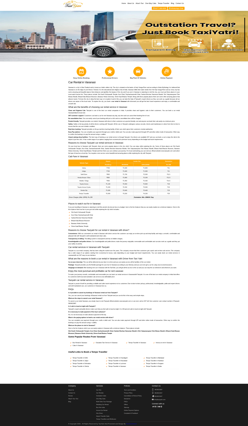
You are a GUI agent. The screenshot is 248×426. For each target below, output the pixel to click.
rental (98, 317)
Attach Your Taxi (73, 398)
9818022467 (158, 393)
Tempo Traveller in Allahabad (155, 358)
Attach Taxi (140, 3)
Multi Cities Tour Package (104, 401)
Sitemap (126, 407)
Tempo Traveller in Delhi (80, 358)
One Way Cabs (100, 398)
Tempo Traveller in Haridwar (155, 360)
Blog (172, 3)
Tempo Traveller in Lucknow (117, 363)
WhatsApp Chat (177, 8)
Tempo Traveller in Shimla (81, 366)
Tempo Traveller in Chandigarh (118, 358)
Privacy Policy (128, 393)
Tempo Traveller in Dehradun (82, 363)
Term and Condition (130, 390)
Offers (126, 404)
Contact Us (180, 3)
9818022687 (158, 389)
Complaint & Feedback (131, 413)
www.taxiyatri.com (167, 151)
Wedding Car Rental (102, 404)
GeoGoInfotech (131, 424)
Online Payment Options (131, 410)
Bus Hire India (100, 407)
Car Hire (98, 390)
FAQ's (126, 401)
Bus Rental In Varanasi (80, 342)
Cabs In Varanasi (78, 345)
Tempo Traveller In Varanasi (137, 342)
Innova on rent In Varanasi (164, 342)
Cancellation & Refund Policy (133, 396)
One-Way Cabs (150, 3)
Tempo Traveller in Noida (154, 366)
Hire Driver (99, 413)
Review (70, 396)
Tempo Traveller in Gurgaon (154, 363)
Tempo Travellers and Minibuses (106, 419)
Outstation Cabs (101, 396)
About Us (130, 3)
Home (124, 3)
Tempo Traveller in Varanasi (117, 366)
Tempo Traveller (163, 3)
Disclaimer (127, 398)
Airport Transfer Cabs (102, 416)
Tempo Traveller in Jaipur (80, 360)
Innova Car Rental (101, 410)
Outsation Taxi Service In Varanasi (106, 342)
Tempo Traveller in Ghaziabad (117, 360)
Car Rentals (99, 393)
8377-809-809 (160, 8)
